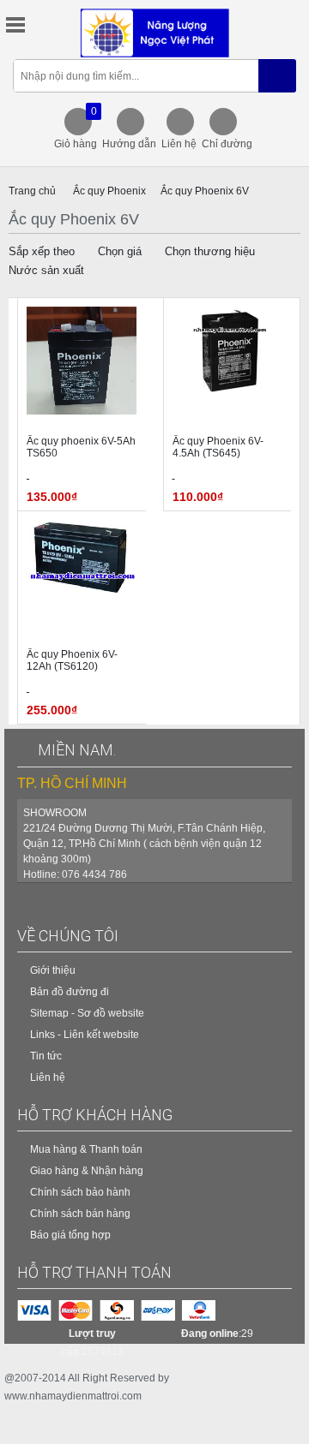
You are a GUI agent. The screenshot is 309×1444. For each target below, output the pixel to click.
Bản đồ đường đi (69, 992)
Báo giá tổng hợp (70, 1235)
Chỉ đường (227, 144)
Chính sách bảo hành (80, 1192)
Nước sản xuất (46, 270)
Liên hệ (179, 144)
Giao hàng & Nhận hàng (86, 1171)
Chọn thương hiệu (210, 251)
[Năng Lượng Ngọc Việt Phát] (155, 33)
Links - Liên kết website (84, 1035)
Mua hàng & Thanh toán (86, 1149)
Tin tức (46, 1056)
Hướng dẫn (129, 144)
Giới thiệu (53, 970)
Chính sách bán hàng (80, 1214)
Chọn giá (120, 251)
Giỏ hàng (75, 127)
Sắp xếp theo (42, 251)
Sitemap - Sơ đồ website (87, 1013)
